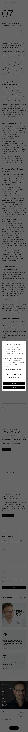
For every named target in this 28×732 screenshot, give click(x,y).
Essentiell (10, 374)
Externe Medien (15, 377)
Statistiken (19, 374)
